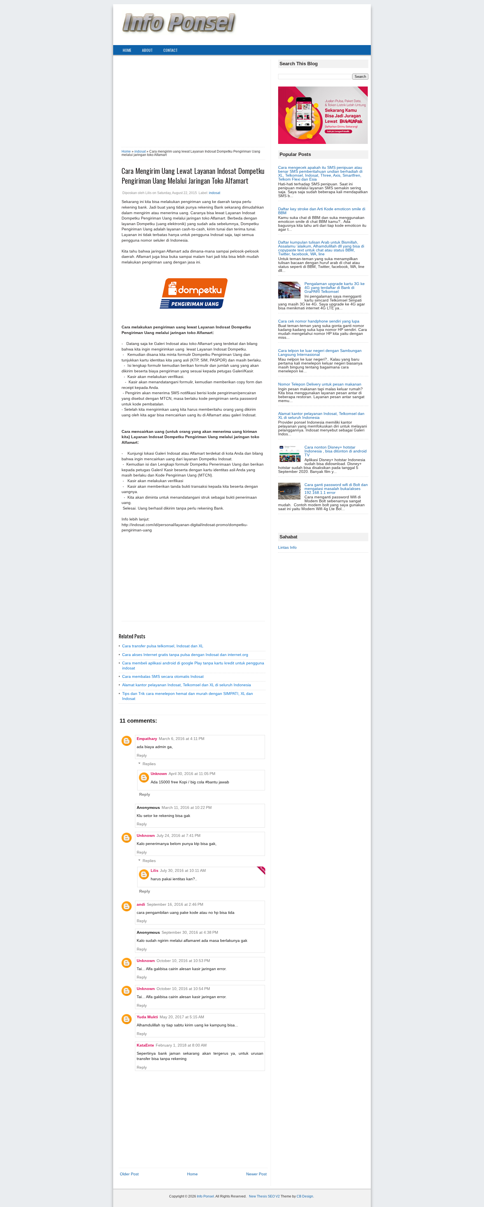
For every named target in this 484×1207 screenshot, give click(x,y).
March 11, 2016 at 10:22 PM (187, 807)
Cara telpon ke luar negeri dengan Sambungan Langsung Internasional (320, 352)
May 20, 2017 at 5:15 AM (182, 1017)
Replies (149, 764)
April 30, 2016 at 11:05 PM (192, 773)
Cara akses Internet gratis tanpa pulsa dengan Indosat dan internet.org (185, 654)
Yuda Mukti (147, 1017)
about (147, 50)
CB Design (305, 1196)
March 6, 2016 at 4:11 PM (181, 738)
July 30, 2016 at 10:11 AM (183, 870)
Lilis (154, 871)
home (127, 50)
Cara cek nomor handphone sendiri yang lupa (318, 321)
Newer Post (256, 1174)
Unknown (159, 774)
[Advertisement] (193, 99)
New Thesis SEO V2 (264, 1196)
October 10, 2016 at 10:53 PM (183, 960)
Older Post (129, 1174)
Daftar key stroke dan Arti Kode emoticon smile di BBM (321, 211)
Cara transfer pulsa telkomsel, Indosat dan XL (162, 646)
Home (126, 151)
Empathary (147, 738)
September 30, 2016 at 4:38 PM (190, 932)
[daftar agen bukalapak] (323, 142)
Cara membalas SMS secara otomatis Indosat (163, 676)
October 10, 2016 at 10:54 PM (183, 988)
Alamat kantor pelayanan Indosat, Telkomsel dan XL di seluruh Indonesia (186, 685)
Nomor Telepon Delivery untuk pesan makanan (319, 384)
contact (170, 50)
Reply (142, 755)
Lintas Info (287, 547)
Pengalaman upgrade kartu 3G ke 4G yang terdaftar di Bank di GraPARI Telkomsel (334, 287)
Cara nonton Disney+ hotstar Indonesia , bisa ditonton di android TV (335, 451)
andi (141, 904)
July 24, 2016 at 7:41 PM (179, 835)
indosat (140, 151)
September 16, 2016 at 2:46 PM (175, 904)
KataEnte (145, 1045)
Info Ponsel (205, 1196)
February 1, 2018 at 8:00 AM (181, 1045)
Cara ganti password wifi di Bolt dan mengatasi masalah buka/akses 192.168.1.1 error (336, 488)
